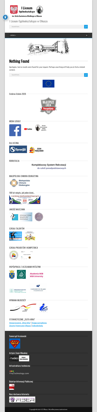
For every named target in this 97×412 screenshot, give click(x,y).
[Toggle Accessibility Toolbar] (5, 17)
